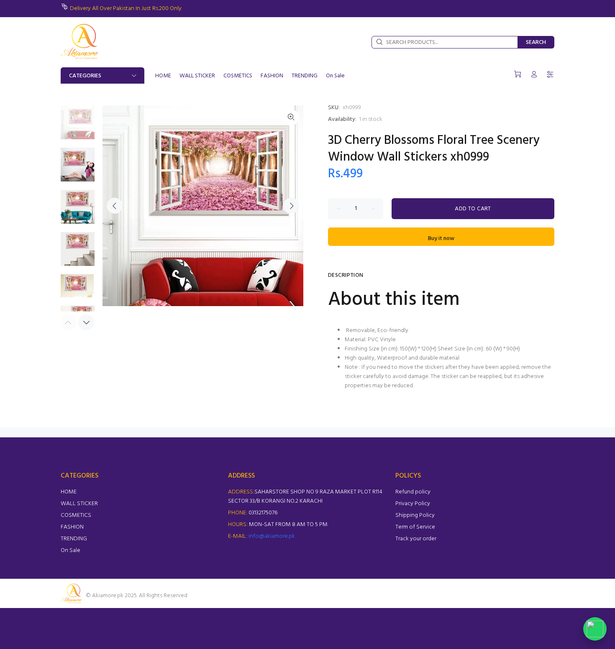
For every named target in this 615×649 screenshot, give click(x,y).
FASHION (72, 527)
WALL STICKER (79, 503)
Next (291, 206)
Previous (115, 206)
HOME (69, 492)
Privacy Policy (412, 503)
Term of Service (415, 527)
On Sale (70, 550)
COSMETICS (76, 515)
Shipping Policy (415, 515)
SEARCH (536, 42)
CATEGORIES (85, 76)
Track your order (415, 539)
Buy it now (441, 238)
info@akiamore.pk (272, 536)
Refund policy (412, 492)
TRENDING (74, 539)
